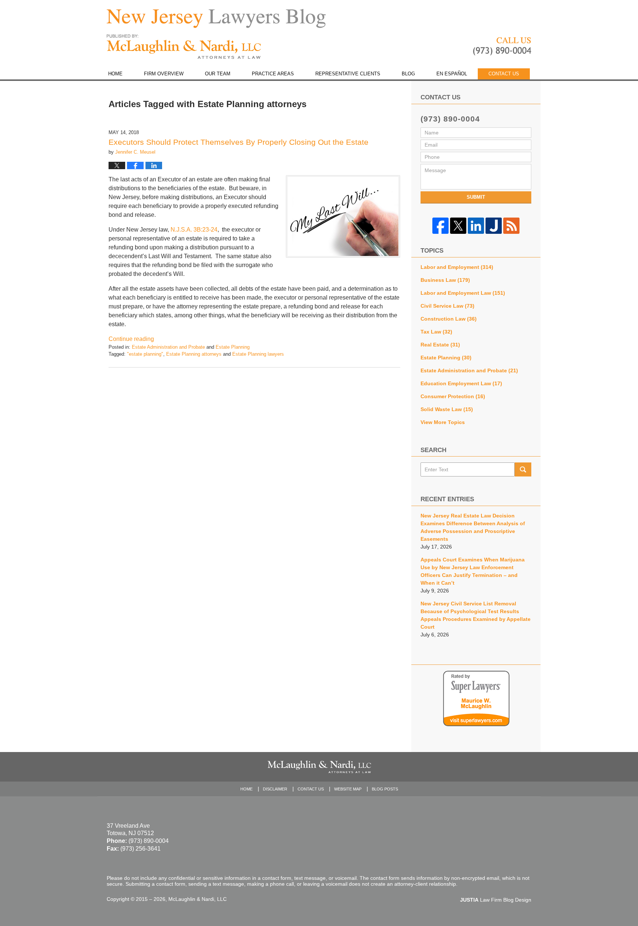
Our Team (217, 73)
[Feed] (511, 226)
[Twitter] (458, 226)
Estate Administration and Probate (168, 347)
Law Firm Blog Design (495, 900)
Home (115, 73)
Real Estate (440, 345)
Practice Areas (273, 73)
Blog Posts (385, 789)
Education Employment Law (461, 383)
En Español (451, 73)
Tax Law (436, 332)
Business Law (445, 280)
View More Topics (443, 422)
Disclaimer (275, 789)
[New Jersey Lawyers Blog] (216, 18)
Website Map (347, 789)
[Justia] (493, 226)
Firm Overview (163, 73)
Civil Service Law (447, 306)
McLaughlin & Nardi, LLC (197, 899)
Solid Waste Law (447, 409)
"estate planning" (145, 354)
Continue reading (131, 339)
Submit (476, 197)
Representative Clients (347, 73)
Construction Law (449, 319)
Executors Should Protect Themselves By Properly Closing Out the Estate (238, 142)
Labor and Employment (457, 267)
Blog (408, 73)
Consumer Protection (453, 396)
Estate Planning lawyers (258, 354)
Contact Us (503, 73)
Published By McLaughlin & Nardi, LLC (502, 46)
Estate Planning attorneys (194, 354)
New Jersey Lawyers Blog (184, 46)
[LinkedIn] (476, 226)
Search (523, 469)
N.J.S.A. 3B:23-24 (194, 229)
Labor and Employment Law (463, 293)
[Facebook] (440, 226)
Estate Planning (233, 347)
